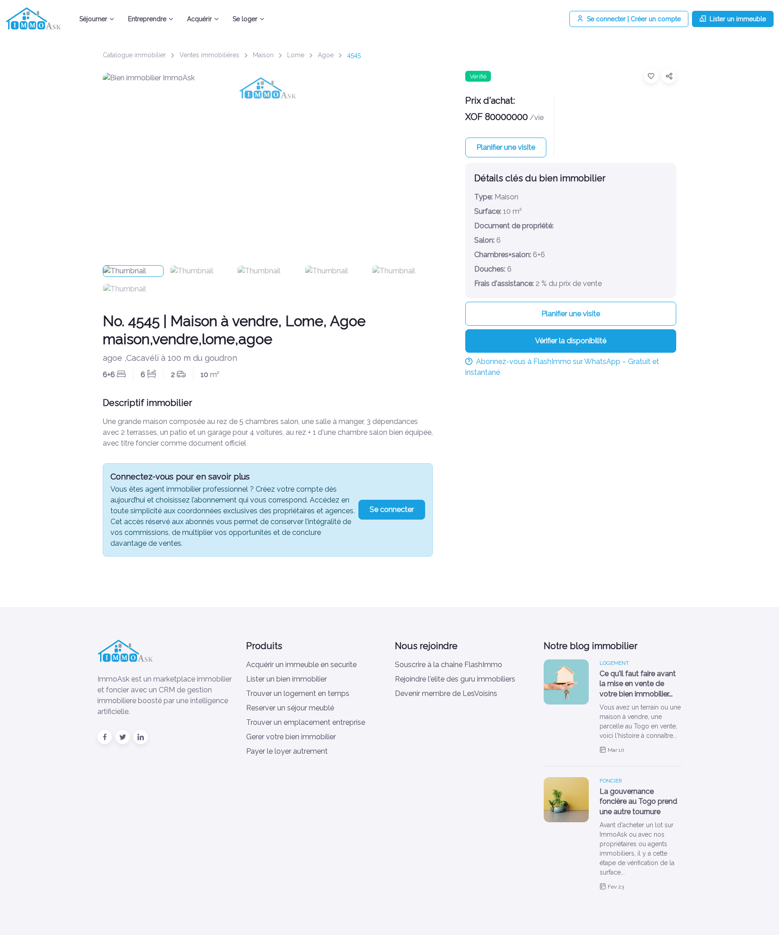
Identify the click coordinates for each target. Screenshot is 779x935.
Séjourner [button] (93, 19)
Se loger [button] (245, 19)
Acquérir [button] (199, 19)
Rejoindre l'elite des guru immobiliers (455, 679)
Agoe (326, 55)
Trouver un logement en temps (297, 693)
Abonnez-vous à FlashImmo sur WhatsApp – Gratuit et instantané (562, 367)
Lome (295, 55)
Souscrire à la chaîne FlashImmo (448, 664)
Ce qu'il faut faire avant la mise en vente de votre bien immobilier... (638, 683)
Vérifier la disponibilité (570, 340)
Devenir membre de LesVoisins (446, 693)
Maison (263, 55)
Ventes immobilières (209, 55)
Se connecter (392, 509)
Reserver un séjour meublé (290, 708)
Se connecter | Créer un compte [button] (634, 19)
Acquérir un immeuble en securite (301, 664)
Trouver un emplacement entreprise (305, 722)
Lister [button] (738, 19)
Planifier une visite (506, 147)
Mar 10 (616, 750)
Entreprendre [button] (147, 19)
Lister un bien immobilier (286, 679)
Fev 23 (616, 887)
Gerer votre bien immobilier (291, 736)
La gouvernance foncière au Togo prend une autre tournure (638, 801)
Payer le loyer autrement (287, 751)
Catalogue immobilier (134, 55)
